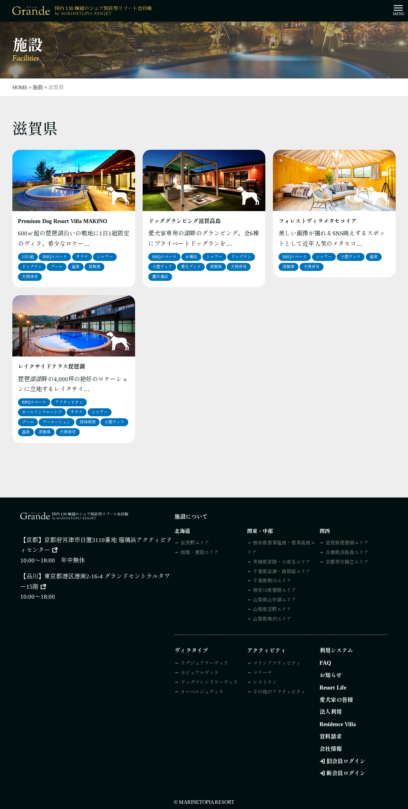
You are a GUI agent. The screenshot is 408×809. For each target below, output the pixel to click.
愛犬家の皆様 (336, 700)
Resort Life (333, 688)
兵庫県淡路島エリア (347, 552)
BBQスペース (55, 257)
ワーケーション (57, 422)
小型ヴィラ (162, 266)
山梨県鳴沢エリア (272, 619)
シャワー (105, 257)
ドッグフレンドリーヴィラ (209, 682)
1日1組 (28, 257)
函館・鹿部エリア (199, 552)
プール (57, 266)
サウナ (82, 257)
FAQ (325, 663)
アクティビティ (69, 402)
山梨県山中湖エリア (274, 600)
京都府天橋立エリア (347, 562)
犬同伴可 (30, 276)
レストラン (265, 682)
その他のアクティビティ (279, 692)
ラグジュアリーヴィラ (204, 663)
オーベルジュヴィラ (202, 692)
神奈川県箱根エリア (274, 590)
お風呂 (191, 257)
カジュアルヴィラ (199, 673)
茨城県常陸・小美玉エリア (281, 562)
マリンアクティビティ (277, 663)
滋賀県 (94, 266)
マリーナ (262, 673)
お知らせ (331, 675)
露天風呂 (160, 276)
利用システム (336, 651)
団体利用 (88, 422)
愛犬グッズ (191, 266)
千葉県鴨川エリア (272, 581)
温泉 (76, 266)
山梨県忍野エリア (272, 609)
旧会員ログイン (345, 761)
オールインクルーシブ (42, 412)
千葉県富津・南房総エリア (281, 571)
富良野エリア (194, 543)
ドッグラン (32, 266)
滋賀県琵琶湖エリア (347, 543)
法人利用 (331, 712)
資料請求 (331, 737)
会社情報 (331, 749)
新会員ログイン (345, 773)
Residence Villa (338, 724)
